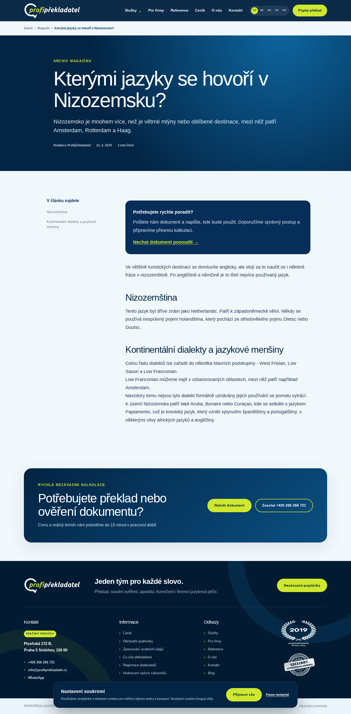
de (277, 10)
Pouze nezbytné (277, 695)
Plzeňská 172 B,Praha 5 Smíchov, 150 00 (45, 646)
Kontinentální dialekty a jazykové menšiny (71, 224)
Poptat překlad (309, 10)
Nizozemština (57, 212)
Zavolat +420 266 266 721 (284, 505)
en (269, 10)
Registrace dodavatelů (139, 665)
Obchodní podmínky (138, 641)
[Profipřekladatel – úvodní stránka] (52, 10)
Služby (133, 10)
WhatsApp (34, 678)
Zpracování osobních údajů (143, 649)
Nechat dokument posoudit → (166, 242)
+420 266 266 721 (39, 662)
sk (262, 10)
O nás (217, 10)
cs (254, 10)
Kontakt (236, 10)
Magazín (44, 28)
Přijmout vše (244, 694)
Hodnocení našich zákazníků (144, 673)
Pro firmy (156, 10)
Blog (211, 673)
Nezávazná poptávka (302, 585)
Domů (28, 28)
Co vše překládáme (137, 657)
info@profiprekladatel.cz (45, 670)
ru (284, 10)
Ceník (200, 10)
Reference (179, 10)
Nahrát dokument (229, 505)
